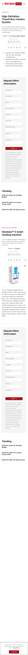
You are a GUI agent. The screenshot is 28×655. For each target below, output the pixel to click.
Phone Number (9, 108)
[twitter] (14, 47)
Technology (5, 12)
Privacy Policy (16, 647)
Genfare (17, 248)
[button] (3, 4)
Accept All (14, 651)
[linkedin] (11, 47)
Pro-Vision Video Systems (17, 36)
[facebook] (8, 47)
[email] (19, 47)
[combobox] (14, 136)
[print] (25, 47)
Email (7, 102)
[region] (14, 648)
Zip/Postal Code (10, 127)
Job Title (8, 120)
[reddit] (16, 47)
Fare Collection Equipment (9, 227)
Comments (8, 140)
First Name (9, 90)
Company (8, 114)
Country (8, 133)
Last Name (9, 96)
